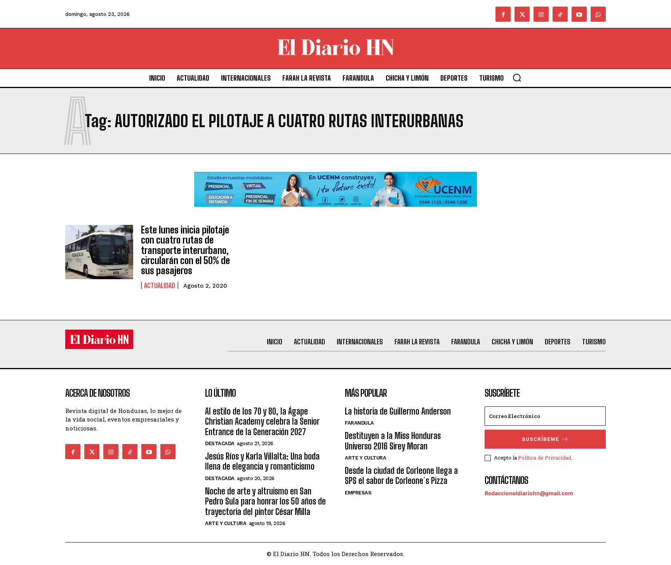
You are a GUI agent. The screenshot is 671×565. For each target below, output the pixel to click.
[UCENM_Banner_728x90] (335, 212)
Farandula (359, 423)
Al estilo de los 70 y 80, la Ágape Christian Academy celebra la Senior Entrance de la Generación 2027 (262, 421)
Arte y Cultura (225, 523)
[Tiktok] (560, 14)
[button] (517, 77)
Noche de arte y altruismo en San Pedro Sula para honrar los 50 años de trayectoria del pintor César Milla (265, 501)
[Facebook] (503, 14)
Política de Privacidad (544, 457)
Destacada (220, 443)
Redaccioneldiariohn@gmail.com (529, 493)
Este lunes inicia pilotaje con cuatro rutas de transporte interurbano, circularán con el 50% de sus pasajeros (185, 250)
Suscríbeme (540, 439)
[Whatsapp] (598, 14)
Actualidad (159, 285)
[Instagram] (541, 14)
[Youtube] (579, 14)
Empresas (358, 493)
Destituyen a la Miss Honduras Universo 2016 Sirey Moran (393, 440)
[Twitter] (522, 14)
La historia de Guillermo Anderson (398, 411)
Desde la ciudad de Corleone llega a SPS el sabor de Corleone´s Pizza (401, 475)
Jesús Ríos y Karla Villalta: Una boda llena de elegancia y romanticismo (262, 461)
